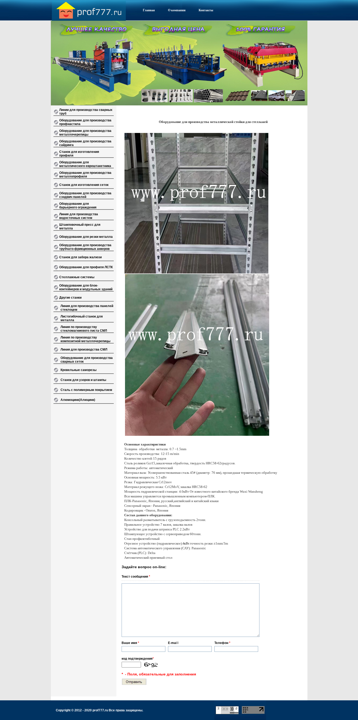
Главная (149, 10)
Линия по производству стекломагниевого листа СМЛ (84, 328)
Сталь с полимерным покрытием (86, 390)
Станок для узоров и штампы (83, 380)
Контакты (206, 10)
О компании (177, 10)
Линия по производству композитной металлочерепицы (85, 339)
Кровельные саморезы (78, 370)
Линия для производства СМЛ (84, 349)
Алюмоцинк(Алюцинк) (78, 400)
